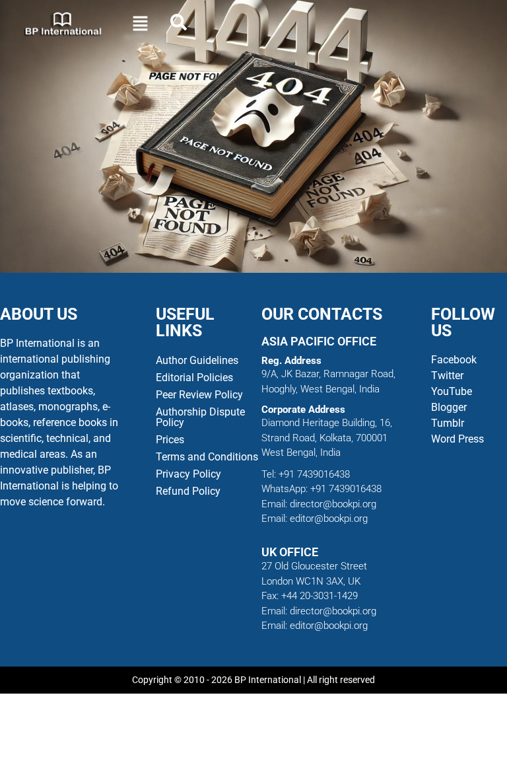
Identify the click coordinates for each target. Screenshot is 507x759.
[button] (140, 24)
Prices (170, 439)
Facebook (455, 359)
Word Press (457, 439)
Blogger (449, 407)
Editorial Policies (194, 377)
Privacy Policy (188, 474)
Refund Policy (188, 491)
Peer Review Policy (199, 394)
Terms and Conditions (207, 457)
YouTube (451, 391)
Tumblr (447, 423)
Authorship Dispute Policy (200, 417)
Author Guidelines (197, 360)
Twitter (447, 375)
